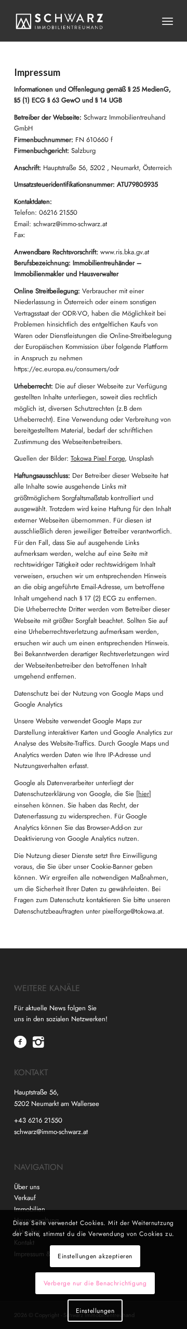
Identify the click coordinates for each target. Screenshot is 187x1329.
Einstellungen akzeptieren (95, 1256)
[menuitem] (167, 20)
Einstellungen (95, 1310)
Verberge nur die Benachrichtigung (95, 1283)
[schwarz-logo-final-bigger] (77, 21)
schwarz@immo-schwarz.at (51, 1132)
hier (143, 794)
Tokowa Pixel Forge (98, 458)
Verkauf (25, 1198)
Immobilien (29, 1209)
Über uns (26, 1187)
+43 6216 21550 (38, 1120)
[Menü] (167, 20)
